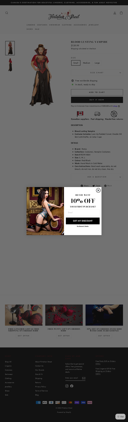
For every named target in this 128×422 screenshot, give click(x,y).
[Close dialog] (98, 190)
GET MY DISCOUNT (82, 220)
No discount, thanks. (83, 226)
